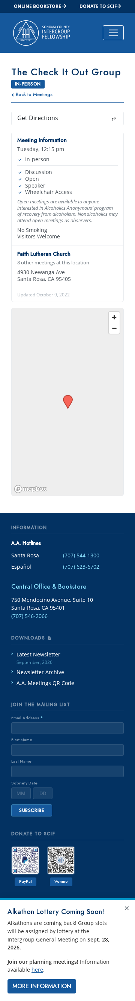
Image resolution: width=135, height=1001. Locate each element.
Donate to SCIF (98, 6)
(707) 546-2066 (29, 616)
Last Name (21, 761)
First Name (21, 740)
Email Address (27, 718)
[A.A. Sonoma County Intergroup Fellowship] (41, 33)
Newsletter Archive (40, 672)
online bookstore (38, 6)
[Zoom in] (114, 317)
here (37, 969)
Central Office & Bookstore (48, 586)
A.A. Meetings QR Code (45, 683)
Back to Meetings (34, 94)
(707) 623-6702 (81, 566)
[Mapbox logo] (30, 489)
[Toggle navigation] (113, 32)
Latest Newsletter (38, 658)
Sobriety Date (24, 783)
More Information (41, 986)
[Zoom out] (114, 328)
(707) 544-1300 (81, 555)
